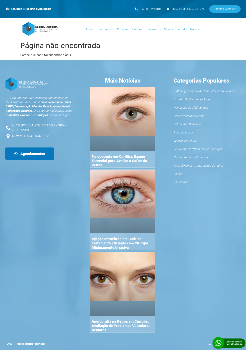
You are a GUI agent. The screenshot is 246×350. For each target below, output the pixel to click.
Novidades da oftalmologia (190, 107)
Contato (181, 29)
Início (89, 29)
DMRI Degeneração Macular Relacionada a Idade (204, 91)
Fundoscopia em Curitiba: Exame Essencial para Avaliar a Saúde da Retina (119, 160)
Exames (137, 29)
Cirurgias (122, 29)
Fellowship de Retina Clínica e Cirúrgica (198, 149)
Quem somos (105, 29)
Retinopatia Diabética (187, 124)
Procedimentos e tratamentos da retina (198, 165)
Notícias (195, 29)
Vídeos (168, 29)
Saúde (177, 174)
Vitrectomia (180, 182)
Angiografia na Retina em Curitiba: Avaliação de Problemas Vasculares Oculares (121, 325)
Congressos (153, 29)
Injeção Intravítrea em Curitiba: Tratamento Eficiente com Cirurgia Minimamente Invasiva (120, 243)
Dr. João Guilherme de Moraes (192, 99)
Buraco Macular (183, 132)
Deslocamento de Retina (188, 116)
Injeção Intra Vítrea (185, 140)
